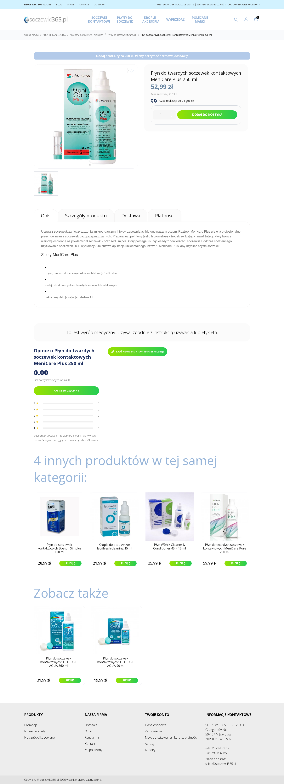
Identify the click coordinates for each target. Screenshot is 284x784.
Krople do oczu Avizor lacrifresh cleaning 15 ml (114, 546)
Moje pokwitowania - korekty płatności (171, 737)
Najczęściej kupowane (39, 737)
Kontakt (90, 743)
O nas (89, 731)
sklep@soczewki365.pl (220, 761)
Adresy (149, 743)
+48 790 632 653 (217, 753)
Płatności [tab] (164, 215)
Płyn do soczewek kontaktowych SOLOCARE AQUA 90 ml (115, 662)
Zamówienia (153, 731)
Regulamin (92, 737)
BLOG (59, 4)
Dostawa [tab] (131, 215)
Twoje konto (157, 714)
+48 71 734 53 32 (217, 748)
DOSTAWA (99, 4)
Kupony (150, 750)
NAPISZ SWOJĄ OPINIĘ (67, 390)
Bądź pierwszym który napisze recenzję (140, 351)
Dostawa (91, 725)
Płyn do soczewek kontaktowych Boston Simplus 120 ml (59, 548)
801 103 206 (44, 4)
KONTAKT (84, 4)
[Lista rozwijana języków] (246, 19)
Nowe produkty (34, 731)
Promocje (30, 725)
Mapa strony (93, 750)
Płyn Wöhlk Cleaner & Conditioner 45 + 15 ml (169, 546)
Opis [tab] (45, 215)
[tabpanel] (86, 116)
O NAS (70, 4)
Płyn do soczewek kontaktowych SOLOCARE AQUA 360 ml (58, 662)
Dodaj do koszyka (207, 115)
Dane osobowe (155, 725)
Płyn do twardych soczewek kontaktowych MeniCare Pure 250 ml (224, 548)
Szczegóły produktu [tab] (86, 215)
